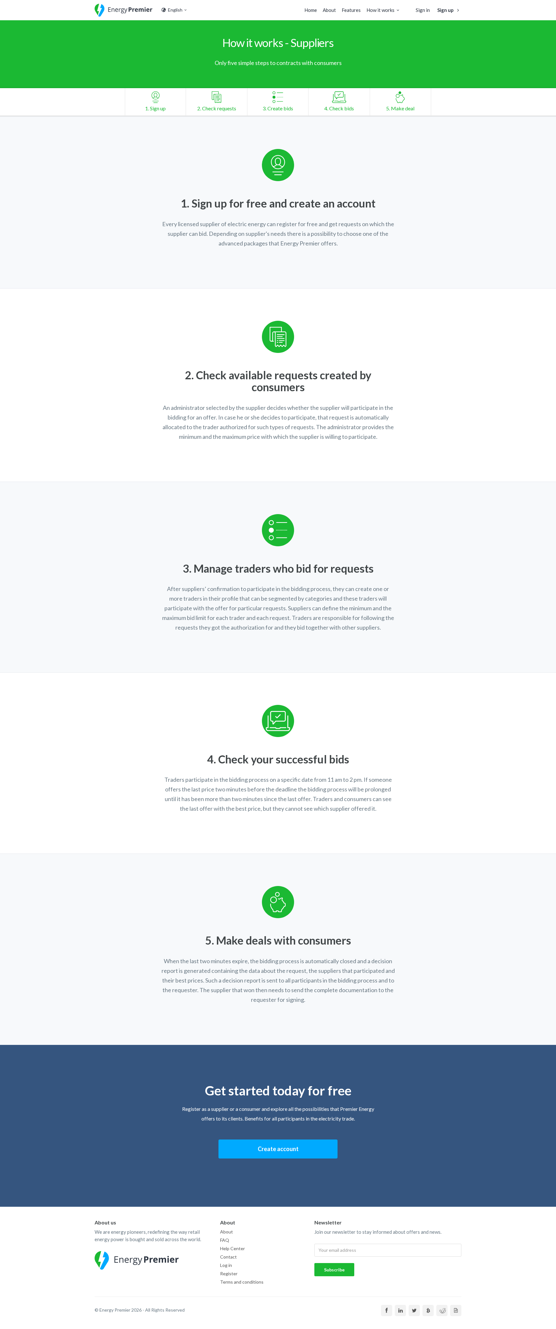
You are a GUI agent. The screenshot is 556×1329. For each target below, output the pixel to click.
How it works (380, 10)
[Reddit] (442, 1310)
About (329, 10)
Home (310, 10)
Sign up (446, 10)
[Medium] (455, 1310)
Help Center (232, 1248)
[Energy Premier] (124, 10)
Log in (226, 1265)
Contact (228, 1257)
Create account (278, 1148)
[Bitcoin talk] (428, 1310)
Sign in (423, 10)
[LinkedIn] (400, 1310)
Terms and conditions (242, 1282)
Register (228, 1273)
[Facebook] (386, 1310)
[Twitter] (414, 1310)
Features (351, 10)
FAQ (224, 1240)
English (174, 10)
